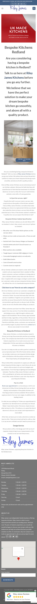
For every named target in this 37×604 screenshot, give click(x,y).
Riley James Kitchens (24, 174)
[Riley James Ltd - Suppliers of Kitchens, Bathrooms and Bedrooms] (18, 8)
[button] (18, 558)
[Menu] (2, 8)
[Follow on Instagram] (15, 4)
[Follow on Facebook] (12, 4)
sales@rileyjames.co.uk (12, 477)
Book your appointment (9, 386)
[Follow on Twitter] (18, 4)
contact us (31, 324)
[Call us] (24, 4)
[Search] (34, 8)
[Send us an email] (21, 4)
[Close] (22, 549)
